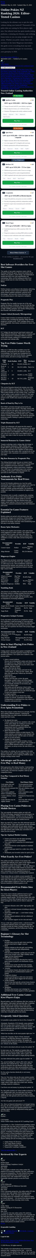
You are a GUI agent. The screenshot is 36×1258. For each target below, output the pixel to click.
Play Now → (18, 121)
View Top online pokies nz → (10, 57)
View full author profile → (9, 1150)
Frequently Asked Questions (10, 88)
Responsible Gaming (12, 1242)
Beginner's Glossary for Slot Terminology (14, 85)
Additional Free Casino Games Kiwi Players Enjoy (17, 87)
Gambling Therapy (7, 1233)
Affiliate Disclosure (24, 1240)
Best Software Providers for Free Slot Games (15, 69)
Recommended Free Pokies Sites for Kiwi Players (17, 83)
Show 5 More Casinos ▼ (18, 252)
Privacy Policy (5, 1240)
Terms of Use (14, 1240)
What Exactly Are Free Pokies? (21, 81)
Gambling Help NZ (10, 1231)
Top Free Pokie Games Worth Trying (16, 70)
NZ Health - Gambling (26, 1231)
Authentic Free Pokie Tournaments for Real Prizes (17, 72)
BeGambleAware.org (18, 258)
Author (3, 3)
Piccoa (3, 1)
